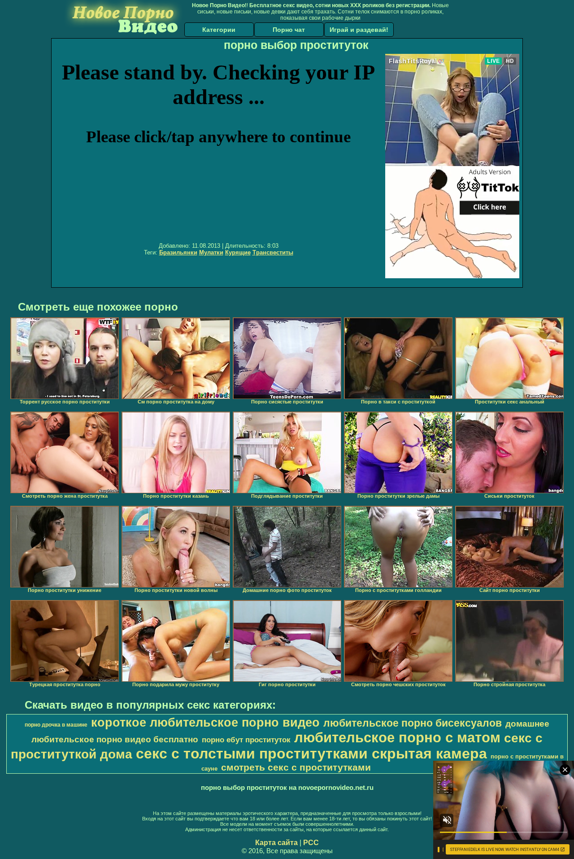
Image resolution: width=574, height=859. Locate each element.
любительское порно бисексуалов (412, 723)
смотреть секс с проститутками (296, 767)
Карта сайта (276, 842)
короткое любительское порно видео (205, 722)
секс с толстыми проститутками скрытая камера (311, 753)
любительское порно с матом (397, 737)
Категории (218, 29)
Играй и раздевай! (359, 29)
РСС (311, 842)
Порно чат (289, 29)
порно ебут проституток (246, 739)
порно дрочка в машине (56, 725)
